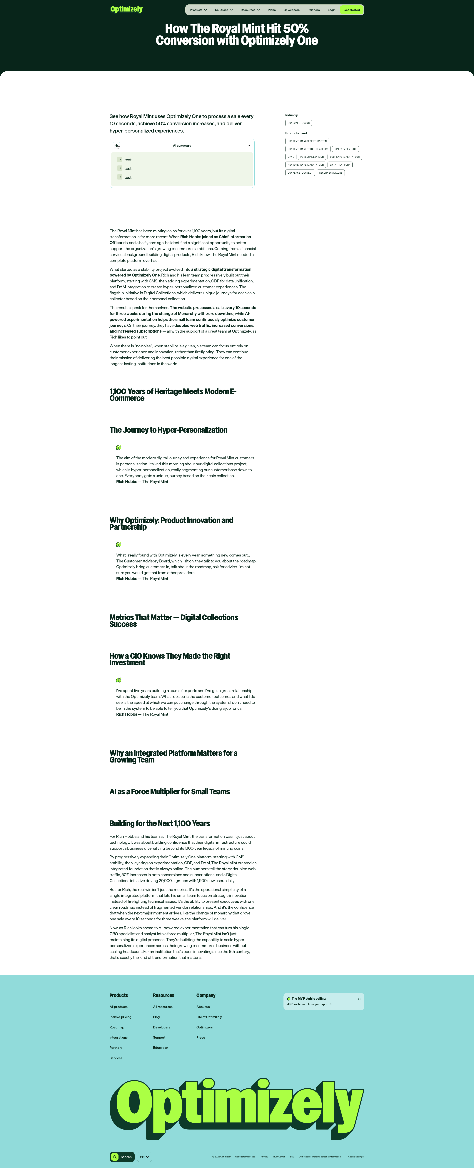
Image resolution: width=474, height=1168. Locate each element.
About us (203, 1007)
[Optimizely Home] (126, 10)
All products (119, 1007)
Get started (352, 9)
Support (159, 1037)
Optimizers (204, 1027)
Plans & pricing (120, 1017)
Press (200, 1037)
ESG (292, 1156)
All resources (163, 1007)
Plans (272, 9)
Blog (156, 1017)
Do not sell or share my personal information (320, 1156)
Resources (248, 9)
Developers (292, 9)
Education (160, 1047)
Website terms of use (245, 1156)
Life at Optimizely (209, 1017)
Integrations (119, 1037)
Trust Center (279, 1156)
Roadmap (117, 1027)
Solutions (221, 9)
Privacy (264, 1156)
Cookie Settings (356, 1156)
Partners (314, 9)
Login (332, 9)
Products (196, 9)
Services (116, 1058)
